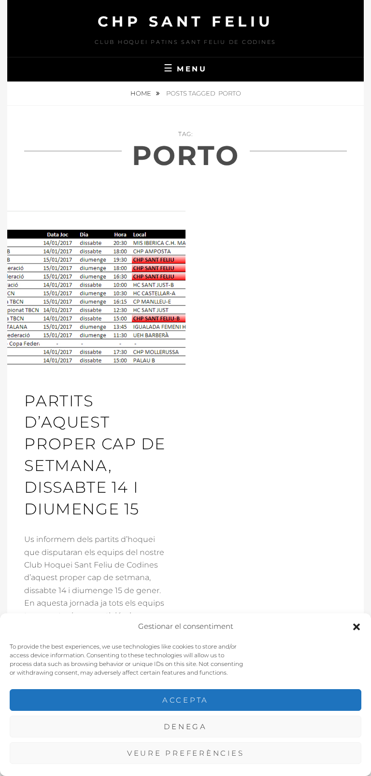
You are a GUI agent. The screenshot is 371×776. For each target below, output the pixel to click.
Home (141, 93)
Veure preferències (185, 753)
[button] (356, 627)
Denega (185, 726)
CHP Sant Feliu (186, 21)
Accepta (185, 700)
